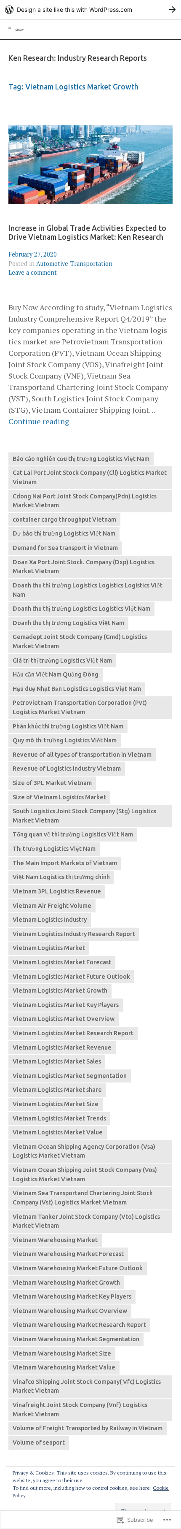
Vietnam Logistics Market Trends (59, 1118)
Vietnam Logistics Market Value (58, 1132)
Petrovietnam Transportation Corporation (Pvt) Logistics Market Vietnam (80, 707)
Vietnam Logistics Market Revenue (62, 1047)
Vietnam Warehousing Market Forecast (68, 1253)
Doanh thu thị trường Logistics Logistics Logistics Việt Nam (87, 590)
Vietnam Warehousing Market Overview (70, 1310)
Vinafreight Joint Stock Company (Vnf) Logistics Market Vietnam (80, 1410)
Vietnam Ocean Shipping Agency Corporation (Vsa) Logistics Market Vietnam (84, 1151)
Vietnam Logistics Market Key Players (66, 1004)
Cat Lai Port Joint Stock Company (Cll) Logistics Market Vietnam (90, 477)
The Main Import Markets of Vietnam (65, 863)
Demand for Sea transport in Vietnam (65, 547)
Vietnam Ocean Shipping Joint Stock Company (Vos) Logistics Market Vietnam (85, 1174)
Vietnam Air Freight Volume (52, 905)
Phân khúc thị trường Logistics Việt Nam (68, 726)
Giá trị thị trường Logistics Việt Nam (62, 660)
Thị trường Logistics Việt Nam (54, 848)
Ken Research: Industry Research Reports (77, 58)
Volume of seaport (39, 1442)
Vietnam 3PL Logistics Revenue (57, 891)
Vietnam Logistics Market (49, 947)
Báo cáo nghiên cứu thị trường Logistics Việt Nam (81, 458)
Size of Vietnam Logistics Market (59, 797)
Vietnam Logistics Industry (50, 919)
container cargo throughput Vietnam (64, 519)
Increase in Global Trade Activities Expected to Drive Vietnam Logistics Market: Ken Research (87, 232)
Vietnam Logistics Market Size (55, 1104)
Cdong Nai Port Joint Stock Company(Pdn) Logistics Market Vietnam (85, 501)
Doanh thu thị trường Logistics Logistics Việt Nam (81, 608)
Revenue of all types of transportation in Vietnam (82, 754)
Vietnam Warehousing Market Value (64, 1367)
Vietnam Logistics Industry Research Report (74, 934)
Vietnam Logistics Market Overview (63, 1018)
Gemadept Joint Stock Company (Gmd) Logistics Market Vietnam (80, 641)
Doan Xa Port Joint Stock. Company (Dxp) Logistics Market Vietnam (83, 567)
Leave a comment (32, 272)
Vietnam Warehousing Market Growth (66, 1282)
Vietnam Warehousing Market (55, 1240)
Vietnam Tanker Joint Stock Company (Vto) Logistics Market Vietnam (86, 1221)
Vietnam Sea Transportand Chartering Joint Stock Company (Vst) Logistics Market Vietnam (83, 1198)
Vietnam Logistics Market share (57, 1089)
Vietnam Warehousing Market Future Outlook (78, 1268)
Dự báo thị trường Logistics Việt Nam (64, 533)
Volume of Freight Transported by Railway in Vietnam (87, 1428)
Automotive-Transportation (74, 264)
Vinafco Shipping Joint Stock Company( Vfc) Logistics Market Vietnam (87, 1386)
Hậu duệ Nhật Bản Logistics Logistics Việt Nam (77, 688)
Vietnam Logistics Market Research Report (73, 1033)
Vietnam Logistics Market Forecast (62, 962)
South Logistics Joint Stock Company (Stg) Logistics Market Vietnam (84, 816)
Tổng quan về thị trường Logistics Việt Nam (73, 834)
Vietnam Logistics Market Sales (57, 1061)
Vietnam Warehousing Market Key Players (72, 1296)
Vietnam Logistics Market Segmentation (70, 1075)
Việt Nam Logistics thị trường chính (61, 877)
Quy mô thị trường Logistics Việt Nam (65, 740)
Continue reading (38, 421)
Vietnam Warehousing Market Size (62, 1353)
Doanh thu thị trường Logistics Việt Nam (68, 623)
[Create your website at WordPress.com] (90, 9)
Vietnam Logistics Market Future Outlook (71, 976)
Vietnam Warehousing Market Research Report (79, 1324)
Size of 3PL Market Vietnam (52, 782)
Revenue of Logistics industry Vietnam (67, 768)
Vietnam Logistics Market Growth (60, 990)
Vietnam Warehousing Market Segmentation (76, 1339)
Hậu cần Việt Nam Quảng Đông (55, 674)
